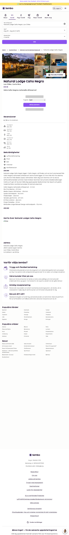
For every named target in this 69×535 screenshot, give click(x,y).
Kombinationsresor (29, 346)
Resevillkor (34, 472)
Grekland (48, 312)
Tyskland (4, 314)
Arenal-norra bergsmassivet (30, 50)
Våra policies (34, 503)
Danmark (26, 310)
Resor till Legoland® (51, 346)
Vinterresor (49, 343)
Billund (26, 327)
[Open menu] (65, 8)
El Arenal (26, 336)
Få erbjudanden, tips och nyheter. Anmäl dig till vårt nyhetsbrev (34, 512)
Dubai (25, 334)
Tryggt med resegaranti (34, 483)
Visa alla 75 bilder (57, 74)
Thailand (48, 314)
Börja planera (34, 104)
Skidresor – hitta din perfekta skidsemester (10, 351)
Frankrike (26, 312)
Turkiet (47, 310)
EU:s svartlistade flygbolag (34, 496)
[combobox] (33, 25)
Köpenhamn (49, 334)
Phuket (26, 331)
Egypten (4, 319)
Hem (4, 50)
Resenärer (7, 35)
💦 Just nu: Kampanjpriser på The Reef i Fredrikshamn (34, 4)
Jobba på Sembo (34, 479)
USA (3, 317)
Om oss (34, 475)
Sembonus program (34, 509)
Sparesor (48, 350)
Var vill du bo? (8, 23)
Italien (3, 312)
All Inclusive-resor (7, 346)
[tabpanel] (34, 32)
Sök (34, 41)
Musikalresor (5, 357)
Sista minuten (27, 343)
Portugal (48, 319)
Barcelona (27, 329)
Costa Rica (13, 50)
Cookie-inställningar (36, 522)
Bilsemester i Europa (7, 354)
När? (5, 29)
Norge (25, 319)
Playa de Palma (6, 329)
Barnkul (48, 354)
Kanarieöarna (49, 317)
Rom (3, 331)
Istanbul (4, 336)
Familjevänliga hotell (29, 354)
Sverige (26, 314)
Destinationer (34, 486)
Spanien (4, 310)
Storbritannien (28, 317)
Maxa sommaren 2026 (8, 343)
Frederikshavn (50, 331)
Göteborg (5, 334)
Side (47, 336)
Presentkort (34, 516)
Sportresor (27, 350)
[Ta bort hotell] (65, 24)
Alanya (4, 327)
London (48, 329)
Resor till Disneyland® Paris (9, 348)
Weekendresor (50, 348)
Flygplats (25, 100)
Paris (47, 327)
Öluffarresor (27, 348)
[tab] (5, 16)
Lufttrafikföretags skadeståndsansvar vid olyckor (34, 499)
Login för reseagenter (34, 490)
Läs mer (6, 170)
